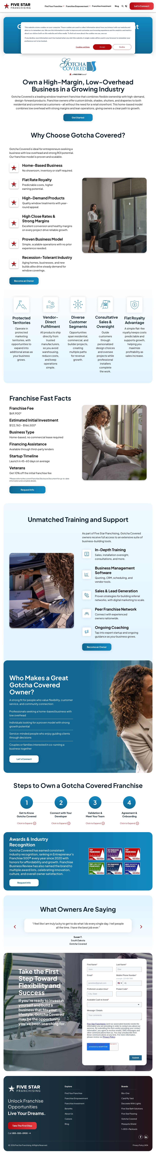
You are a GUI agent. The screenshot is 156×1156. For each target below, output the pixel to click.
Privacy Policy (112, 33)
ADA (146, 1149)
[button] (14, 927)
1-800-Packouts (129, 1133)
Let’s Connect (24, 759)
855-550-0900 (20, 1137)
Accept (102, 47)
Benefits (68, 1112)
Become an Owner (24, 280)
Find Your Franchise (53, 6)
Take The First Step (22, 1129)
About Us (69, 1117)
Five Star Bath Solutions (132, 1112)
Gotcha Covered (129, 1122)
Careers (68, 1122)
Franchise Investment (101, 6)
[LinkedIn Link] (146, 1141)
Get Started (78, 117)
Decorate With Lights (131, 1107)
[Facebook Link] (141, 1141)
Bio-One (125, 1097)
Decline (122, 47)
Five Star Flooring (129, 1117)
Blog (117, 6)
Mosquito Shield (128, 1128)
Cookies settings (83, 47)
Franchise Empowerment (77, 6)
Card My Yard (127, 1102)
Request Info (27, 489)
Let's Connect (141, 6)
